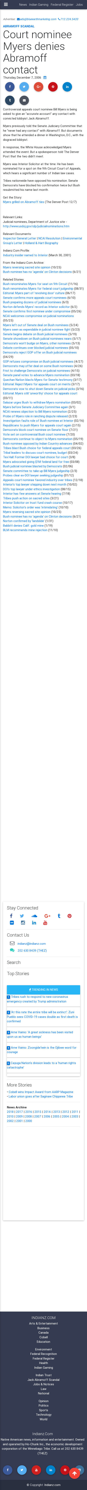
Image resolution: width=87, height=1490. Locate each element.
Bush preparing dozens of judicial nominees (32, 302)
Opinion (44, 1401)
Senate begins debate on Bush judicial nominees (35, 334)
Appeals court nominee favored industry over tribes (37, 480)
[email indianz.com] (12, 943)
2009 (19, 1116)
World (43, 1419)
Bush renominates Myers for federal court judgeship (38, 288)
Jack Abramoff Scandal (43, 1380)
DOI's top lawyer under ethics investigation (31, 489)
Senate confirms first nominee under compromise (36, 311)
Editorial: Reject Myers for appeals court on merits (37, 384)
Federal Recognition (43, 1354)
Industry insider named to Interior (26, 255)
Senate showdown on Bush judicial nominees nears (37, 338)
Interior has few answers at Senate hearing (32, 493)
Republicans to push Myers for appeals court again (37, 425)
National (43, 1393)
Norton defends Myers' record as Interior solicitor (37, 307)
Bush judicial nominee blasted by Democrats (32, 466)
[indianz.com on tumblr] (59, 916)
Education (43, 1342)
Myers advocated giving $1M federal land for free (36, 462)
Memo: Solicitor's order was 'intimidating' (31, 507)
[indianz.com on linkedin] (35, 922)
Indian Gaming (38, 4)
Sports (43, 1410)
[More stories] (45, 77)
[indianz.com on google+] (48, 916)
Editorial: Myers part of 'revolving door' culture (34, 293)
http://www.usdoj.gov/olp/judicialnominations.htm (36, 226)
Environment (43, 1349)
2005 (56, 1116)
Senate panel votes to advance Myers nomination (36, 375)
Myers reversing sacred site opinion (27, 267)
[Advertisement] (43, 714)
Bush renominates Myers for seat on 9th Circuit (35, 284)
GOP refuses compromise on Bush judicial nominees (38, 361)
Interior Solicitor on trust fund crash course (33, 503)
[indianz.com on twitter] (22, 916)
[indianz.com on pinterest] (69, 916)
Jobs (79, 4)
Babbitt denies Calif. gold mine (23, 525)
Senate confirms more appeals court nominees (35, 298)
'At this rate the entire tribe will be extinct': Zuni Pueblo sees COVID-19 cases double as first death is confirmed (42, 1016)
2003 (74, 1116)
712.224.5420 (69, 19)
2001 (19, 1121)
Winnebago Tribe (39, 1449)
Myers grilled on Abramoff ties (24, 202)
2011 (75, 1112)
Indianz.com (52, 1485)
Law (43, 1389)
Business (43, 1328)
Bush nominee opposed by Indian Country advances (37, 443)
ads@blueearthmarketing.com (38, 19)
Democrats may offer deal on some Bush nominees (38, 366)
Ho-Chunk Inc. (34, 1444)
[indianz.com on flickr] (12, 922)
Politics (44, 1405)
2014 (47, 1112)
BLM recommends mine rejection (25, 530)
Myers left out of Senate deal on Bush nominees (36, 325)
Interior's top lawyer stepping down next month (34, 484)
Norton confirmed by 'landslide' (24, 521)
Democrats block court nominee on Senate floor (36, 430)
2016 (28, 1112)
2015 (37, 1112)
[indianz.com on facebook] (11, 916)
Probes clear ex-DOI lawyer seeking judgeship (33, 475)
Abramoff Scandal (19, 26)
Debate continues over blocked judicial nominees (35, 348)
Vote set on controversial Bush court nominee (34, 434)
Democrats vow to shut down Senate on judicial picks (39, 389)
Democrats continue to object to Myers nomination (37, 439)
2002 (10, 1121)
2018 (10, 1112)
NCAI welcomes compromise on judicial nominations (38, 316)
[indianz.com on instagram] (23, 922)
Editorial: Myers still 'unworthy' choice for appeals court (40, 393)
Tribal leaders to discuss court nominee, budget (35, 453)
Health (43, 1363)
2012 (65, 1112)
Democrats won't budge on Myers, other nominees (37, 343)
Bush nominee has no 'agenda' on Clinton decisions (37, 272)
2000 (28, 1121)
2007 (37, 1116)
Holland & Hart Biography (41, 243)
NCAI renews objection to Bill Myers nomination (35, 411)
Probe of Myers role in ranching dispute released (36, 416)
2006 (47, 1116)
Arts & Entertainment (43, 1323)
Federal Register (62, 4)
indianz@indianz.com (32, 944)
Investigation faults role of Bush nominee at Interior (38, 421)
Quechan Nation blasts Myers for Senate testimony (38, 380)
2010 (10, 1116)
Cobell (43, 1337)
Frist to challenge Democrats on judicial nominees (37, 370)
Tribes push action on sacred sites (26, 498)
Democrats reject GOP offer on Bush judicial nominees (40, 352)
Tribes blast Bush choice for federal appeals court (37, 448)
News (23, 4)
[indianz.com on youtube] (45, 922)
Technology (43, 1414)
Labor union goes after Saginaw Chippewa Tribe (41, 1096)
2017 (19, 1112)
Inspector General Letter (19, 238)
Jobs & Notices (43, 1384)
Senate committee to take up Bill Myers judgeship (36, 471)
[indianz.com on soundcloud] (35, 916)
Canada (43, 1332)
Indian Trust (44, 1375)
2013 (56, 1112)
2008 (28, 1116)
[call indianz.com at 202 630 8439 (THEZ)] (12, 950)
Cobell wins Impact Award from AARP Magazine (41, 1092)
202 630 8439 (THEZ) (32, 950)
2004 (65, 1116)
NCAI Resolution (49, 238)
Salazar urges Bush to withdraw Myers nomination (36, 402)
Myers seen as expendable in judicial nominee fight (37, 329)
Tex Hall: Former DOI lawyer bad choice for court (36, 457)
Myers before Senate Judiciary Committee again (36, 407)
